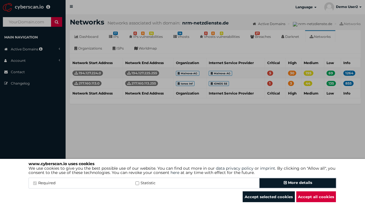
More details (299, 182)
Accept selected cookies (269, 196)
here (175, 172)
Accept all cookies (316, 196)
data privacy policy (235, 168)
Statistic (148, 183)
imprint (267, 168)
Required (47, 183)
